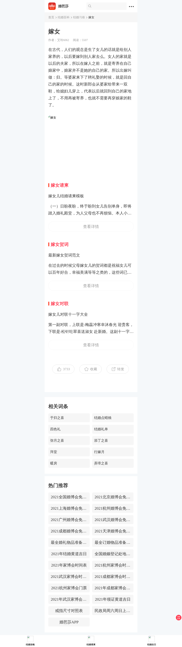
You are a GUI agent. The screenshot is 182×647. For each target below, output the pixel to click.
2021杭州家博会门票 (69, 588)
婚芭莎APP (69, 622)
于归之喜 (57, 418)
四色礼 (55, 429)
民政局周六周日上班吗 (113, 610)
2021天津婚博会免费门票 (113, 531)
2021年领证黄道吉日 (113, 599)
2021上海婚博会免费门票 (69, 508)
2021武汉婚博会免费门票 (113, 519)
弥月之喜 (57, 440)
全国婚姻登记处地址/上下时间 (113, 554)
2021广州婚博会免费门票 (69, 519)
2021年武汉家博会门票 (69, 599)
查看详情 (91, 226)
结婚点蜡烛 (102, 418)
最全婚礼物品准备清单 (69, 542)
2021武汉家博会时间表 (69, 576)
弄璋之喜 (101, 463)
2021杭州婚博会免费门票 (113, 508)
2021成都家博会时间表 (113, 576)
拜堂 (53, 452)
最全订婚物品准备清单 (113, 542)
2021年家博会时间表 (69, 565)
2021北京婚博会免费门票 (113, 497)
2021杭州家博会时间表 (113, 565)
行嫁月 (99, 452)
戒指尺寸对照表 (69, 610)
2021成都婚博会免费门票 (69, 531)
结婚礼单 (101, 429)
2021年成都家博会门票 (113, 588)
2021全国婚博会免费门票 (69, 497)
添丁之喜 (101, 440)
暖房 (53, 463)
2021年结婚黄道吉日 (69, 554)
